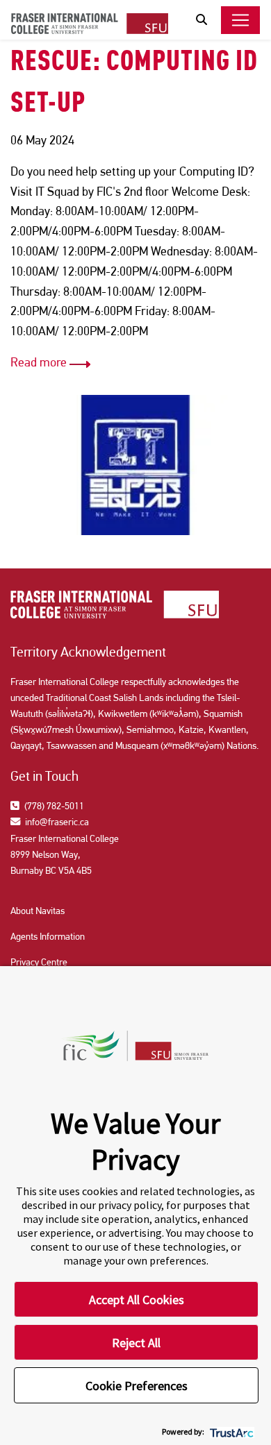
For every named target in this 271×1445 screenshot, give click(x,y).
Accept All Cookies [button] (136, 1300)
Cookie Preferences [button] (136, 1386)
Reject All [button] (136, 1343)
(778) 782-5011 (53, 805)
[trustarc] (230, 1431)
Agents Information (47, 936)
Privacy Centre (38, 961)
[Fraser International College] (89, 22)
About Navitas (37, 910)
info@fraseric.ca (56, 821)
